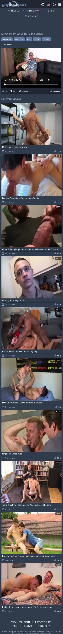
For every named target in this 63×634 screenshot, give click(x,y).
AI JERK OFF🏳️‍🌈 (32, 11)
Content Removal (22, 626)
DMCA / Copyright (20, 622)
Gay (29, 39)
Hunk (37, 39)
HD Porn (50, 11)
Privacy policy (43, 622)
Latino (46, 39)
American (7, 39)
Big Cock (19, 39)
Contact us (43, 626)
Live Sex (15, 11)
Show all (7, 44)
